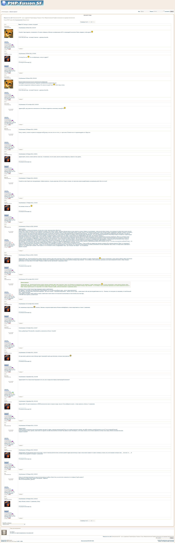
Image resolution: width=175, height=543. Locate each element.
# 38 (5, 447)
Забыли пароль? (13, 11)
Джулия (6, 128)
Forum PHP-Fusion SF (9, 20)
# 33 (5, 325)
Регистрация (5, 11)
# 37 (5, 422)
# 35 (5, 374)
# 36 (5, 398)
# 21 (5, 24)
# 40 (5, 496)
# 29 (5, 224)
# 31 (5, 276)
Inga (5, 226)
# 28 (5, 200)
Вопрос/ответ (26, 20)
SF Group (14, 541)
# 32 (5, 301)
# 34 (5, 350)
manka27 (6, 327)
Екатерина (6, 26)
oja (5, 424)
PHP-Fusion (9, 540)
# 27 (5, 175)
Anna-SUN (6, 103)
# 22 (5, 51)
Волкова (6, 375)
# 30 (5, 252)
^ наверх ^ (20, 48)
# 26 (5, 151)
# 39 (5, 471)
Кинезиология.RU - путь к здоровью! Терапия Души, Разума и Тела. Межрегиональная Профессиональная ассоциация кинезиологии (44, 17)
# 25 (5, 126)
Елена (5, 53)
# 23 (5, 75)
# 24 (5, 101)
